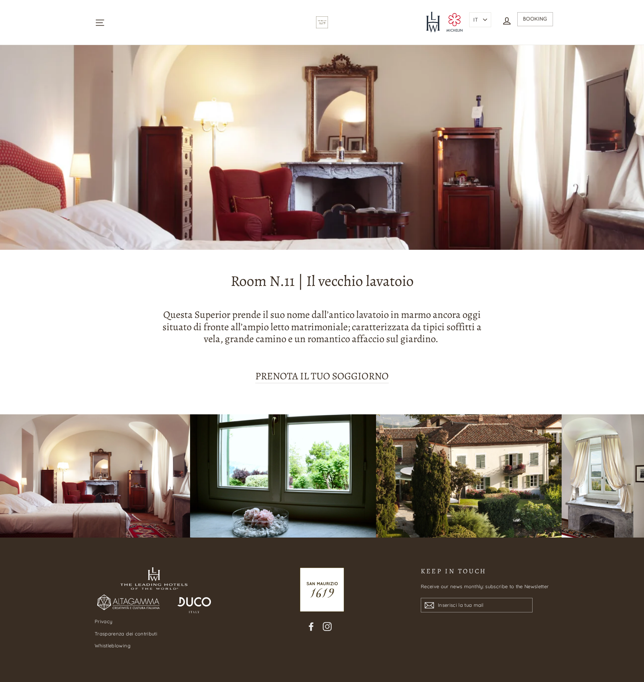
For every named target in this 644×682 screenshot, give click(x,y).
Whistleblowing (112, 645)
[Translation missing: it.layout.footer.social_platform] (311, 626)
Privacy (103, 621)
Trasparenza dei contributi (126, 634)
